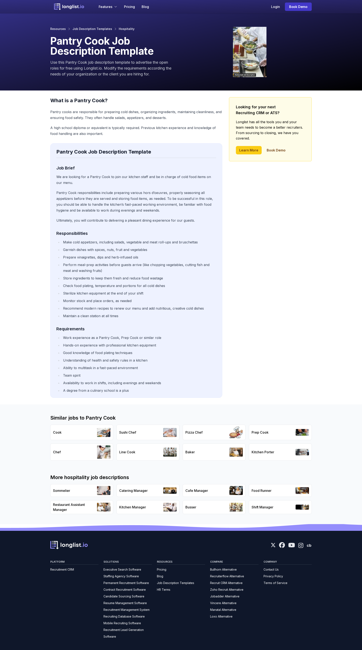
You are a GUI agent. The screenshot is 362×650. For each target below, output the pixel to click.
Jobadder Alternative (224, 596)
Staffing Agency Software (121, 576)
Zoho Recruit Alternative (226, 589)
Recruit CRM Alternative (226, 583)
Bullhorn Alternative (223, 569)
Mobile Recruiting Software (122, 623)
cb (309, 545)
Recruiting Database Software (124, 616)
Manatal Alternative (223, 609)
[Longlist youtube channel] (291, 545)
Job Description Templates (92, 29)
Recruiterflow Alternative (227, 576)
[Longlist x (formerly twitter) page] (273, 545)
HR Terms (163, 589)
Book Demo (298, 7)
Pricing (129, 7)
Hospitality (126, 29)
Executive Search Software (122, 569)
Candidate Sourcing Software (123, 596)
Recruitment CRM (62, 569)
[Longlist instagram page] (300, 545)
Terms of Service (275, 583)
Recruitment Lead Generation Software (123, 633)
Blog (145, 7)
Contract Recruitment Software (124, 589)
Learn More (248, 150)
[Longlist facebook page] (282, 545)
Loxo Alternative (221, 616)
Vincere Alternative (223, 603)
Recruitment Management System (126, 609)
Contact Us (271, 569)
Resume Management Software (125, 603)
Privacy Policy (273, 576)
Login (275, 7)
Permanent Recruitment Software (126, 583)
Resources (58, 29)
